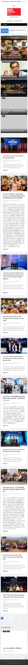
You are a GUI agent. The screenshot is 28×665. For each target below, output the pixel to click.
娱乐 (3, 116)
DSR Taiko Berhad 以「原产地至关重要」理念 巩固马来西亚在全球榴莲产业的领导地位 (14, 489)
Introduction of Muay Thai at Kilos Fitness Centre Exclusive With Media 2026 (13, 557)
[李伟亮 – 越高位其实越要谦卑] (14, 70)
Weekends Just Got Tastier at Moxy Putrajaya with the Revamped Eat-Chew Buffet (11, 1)
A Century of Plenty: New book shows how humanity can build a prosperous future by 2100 (14, 57)
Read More (5, 170)
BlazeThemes (17, 663)
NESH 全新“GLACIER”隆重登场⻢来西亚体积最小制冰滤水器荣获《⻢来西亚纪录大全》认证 (14, 398)
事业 (3, 61)
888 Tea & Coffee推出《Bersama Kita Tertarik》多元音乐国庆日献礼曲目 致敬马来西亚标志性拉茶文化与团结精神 (14, 196)
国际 (3, 97)
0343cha (5, 650)
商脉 (8, 631)
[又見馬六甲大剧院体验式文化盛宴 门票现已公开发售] (14, 88)
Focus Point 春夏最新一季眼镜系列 (12, 648)
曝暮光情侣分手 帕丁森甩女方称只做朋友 (13, 131)
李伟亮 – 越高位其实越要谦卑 (10, 77)
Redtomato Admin (7, 160)
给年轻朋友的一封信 (9, 61)
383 (16, 618)
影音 (6, 36)
